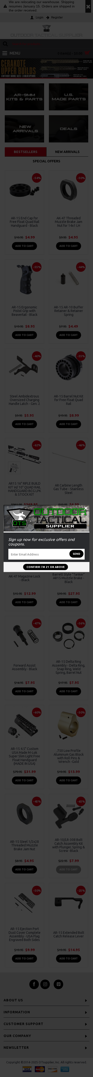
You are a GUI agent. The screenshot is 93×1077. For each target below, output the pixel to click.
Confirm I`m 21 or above (45, 566)
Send (76, 553)
